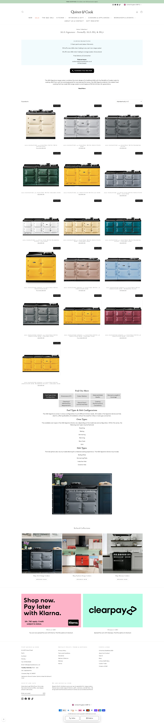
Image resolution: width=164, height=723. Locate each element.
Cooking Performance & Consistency (98, 403)
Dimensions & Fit (66, 396)
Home (78, 29)
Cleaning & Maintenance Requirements (66, 403)
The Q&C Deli (48, 18)
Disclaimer (61, 656)
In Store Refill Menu (104, 661)
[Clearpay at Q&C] (113, 610)
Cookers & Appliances (99, 18)
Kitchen (61, 18)
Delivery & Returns (63, 658)
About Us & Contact (74, 21)
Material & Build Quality (98, 396)
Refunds (60, 661)
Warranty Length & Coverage (113, 396)
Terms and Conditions (64, 653)
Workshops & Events (124, 18)
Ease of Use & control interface (82, 403)
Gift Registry (92, 21)
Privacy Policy (62, 650)
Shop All (82, 498)
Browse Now (41, 579)
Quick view (41, 142)
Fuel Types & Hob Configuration (50, 396)
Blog (100, 658)
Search (101, 656)
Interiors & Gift (76, 18)
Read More (82, 88)
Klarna (60, 663)
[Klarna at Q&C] (51, 610)
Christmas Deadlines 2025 (106, 650)
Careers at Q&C (103, 666)
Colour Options (82, 396)
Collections (84, 29)
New (31, 18)
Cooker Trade (103, 663)
